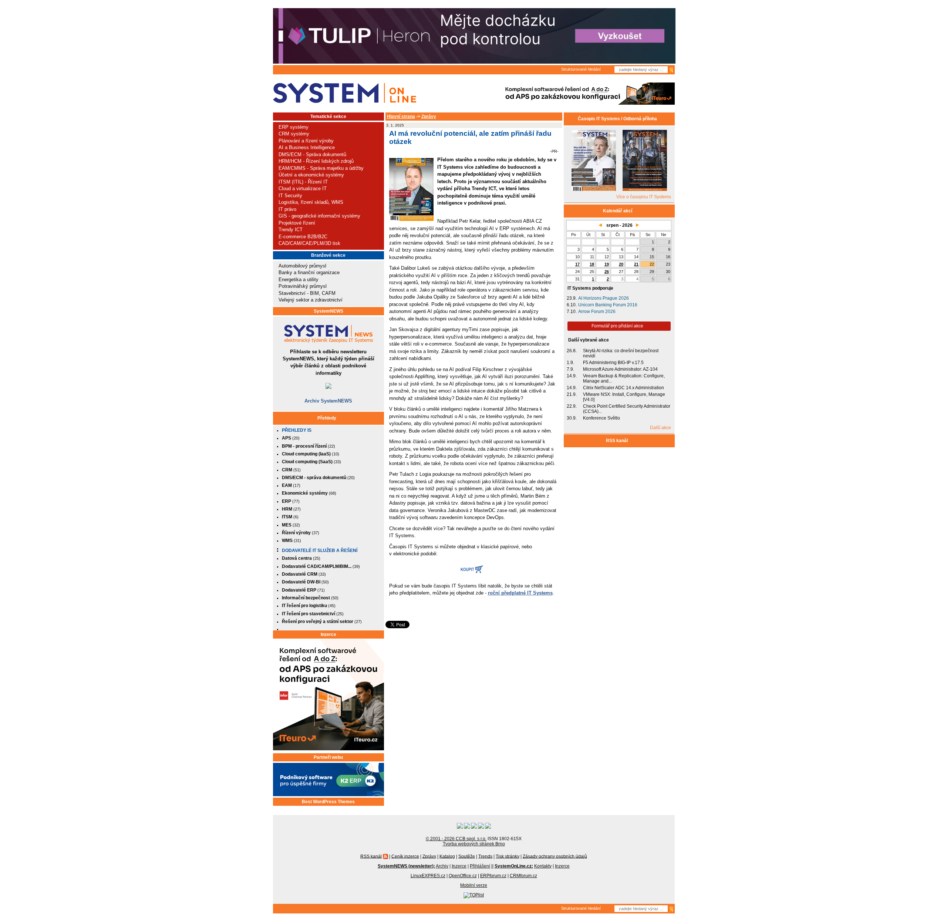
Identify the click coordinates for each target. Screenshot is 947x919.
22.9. (572, 406)
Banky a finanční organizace (309, 272)
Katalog (447, 856)
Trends (485, 856)
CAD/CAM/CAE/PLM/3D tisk (309, 243)
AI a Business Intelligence (307, 147)
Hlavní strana (401, 116)
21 (636, 264)
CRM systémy (294, 134)
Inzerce (328, 634)
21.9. (572, 394)
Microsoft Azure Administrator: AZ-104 (620, 369)
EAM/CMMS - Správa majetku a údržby (321, 168)
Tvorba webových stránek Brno (474, 843)
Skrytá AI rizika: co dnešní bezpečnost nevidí (620, 353)
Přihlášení (480, 866)
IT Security (290, 195)
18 (592, 264)
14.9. (572, 375)
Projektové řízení (297, 223)
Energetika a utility (299, 279)
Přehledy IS (296, 430)
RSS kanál (617, 440)
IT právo (287, 209)
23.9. (572, 298)
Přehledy (326, 418)
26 (606, 271)
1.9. (570, 362)
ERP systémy (294, 127)
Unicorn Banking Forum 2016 (607, 304)
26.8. (572, 350)
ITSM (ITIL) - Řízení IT (303, 182)
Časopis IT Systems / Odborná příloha (617, 118)
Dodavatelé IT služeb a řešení (319, 550)
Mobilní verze (473, 885)
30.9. (572, 418)
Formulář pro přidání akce (617, 326)
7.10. (572, 311)
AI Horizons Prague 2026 (603, 298)
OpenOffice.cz (463, 875)
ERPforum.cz (493, 875)
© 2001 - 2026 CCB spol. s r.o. (456, 838)
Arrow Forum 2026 (597, 311)
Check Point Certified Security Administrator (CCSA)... (626, 409)
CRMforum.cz (523, 875)
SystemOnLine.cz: (514, 866)
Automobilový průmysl (302, 266)
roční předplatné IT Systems (520, 593)
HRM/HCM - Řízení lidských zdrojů (316, 161)
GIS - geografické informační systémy (319, 216)
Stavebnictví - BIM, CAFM (307, 293)
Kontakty (543, 866)
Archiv (442, 866)
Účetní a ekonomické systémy (311, 175)
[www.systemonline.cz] (344, 93)
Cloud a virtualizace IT (303, 188)
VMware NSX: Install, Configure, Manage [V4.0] (624, 397)
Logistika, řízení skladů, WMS (311, 202)
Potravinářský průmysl (303, 286)
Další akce (660, 427)
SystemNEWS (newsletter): (406, 866)
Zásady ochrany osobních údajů (555, 856)
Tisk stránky (507, 856)
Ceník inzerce (405, 856)
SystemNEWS (328, 311)
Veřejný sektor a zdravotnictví (311, 300)
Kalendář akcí (617, 210)
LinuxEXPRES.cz (428, 875)
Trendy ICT (291, 229)
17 (577, 264)
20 (621, 264)
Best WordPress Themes (328, 801)
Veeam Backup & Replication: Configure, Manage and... (624, 378)
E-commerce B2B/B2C (303, 236)
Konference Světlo (601, 418)
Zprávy (428, 116)
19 (606, 264)
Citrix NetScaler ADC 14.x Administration (623, 387)
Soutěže (466, 856)
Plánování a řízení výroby (306, 141)
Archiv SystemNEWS (328, 401)
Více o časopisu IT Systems (643, 196)
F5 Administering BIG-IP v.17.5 (613, 362)
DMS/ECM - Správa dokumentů (312, 154)
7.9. (570, 369)
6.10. (572, 304)
